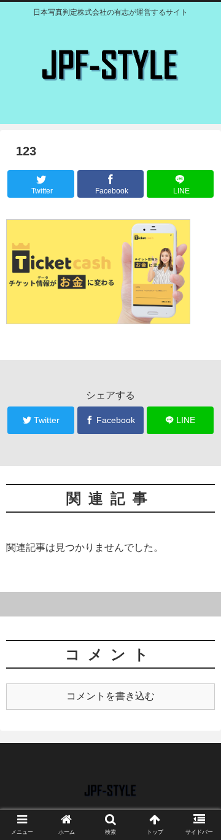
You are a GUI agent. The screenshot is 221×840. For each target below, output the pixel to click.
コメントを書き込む (110, 696)
